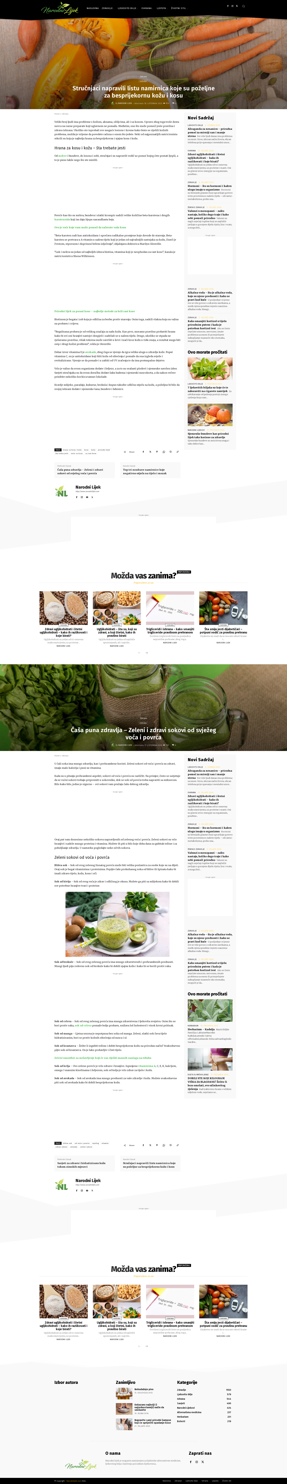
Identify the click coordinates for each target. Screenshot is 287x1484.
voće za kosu (77, 453)
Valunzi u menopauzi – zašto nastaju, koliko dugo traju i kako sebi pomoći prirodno (208, 214)
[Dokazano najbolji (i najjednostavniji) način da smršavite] (124, 1409)
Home (57, 114)
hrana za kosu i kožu (72, 450)
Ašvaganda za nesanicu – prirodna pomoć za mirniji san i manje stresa (210, 132)
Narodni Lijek (125, 103)
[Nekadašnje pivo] (124, 1393)
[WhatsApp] (164, 452)
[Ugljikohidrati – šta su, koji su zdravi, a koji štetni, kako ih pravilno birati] (117, 608)
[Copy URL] (178, 452)
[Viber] (171, 452)
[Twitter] (236, 6)
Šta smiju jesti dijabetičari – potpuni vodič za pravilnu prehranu (223, 630)
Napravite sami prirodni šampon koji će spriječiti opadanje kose (153, 1421)
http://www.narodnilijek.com (87, 491)
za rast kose (90, 453)
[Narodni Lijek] (113, 103)
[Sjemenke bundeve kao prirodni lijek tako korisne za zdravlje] (210, 415)
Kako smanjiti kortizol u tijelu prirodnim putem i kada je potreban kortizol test (207, 325)
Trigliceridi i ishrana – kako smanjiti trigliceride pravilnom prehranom (170, 630)
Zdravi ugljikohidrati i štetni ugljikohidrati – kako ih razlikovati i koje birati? (206, 158)
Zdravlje (192, 182)
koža (93, 450)
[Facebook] (227, 6)
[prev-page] (139, 653)
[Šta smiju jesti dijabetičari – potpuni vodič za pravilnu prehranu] (223, 608)
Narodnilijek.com (74, 1481)
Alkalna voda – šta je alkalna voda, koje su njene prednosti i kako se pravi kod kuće (210, 296)
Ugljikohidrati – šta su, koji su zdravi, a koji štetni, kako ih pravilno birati (117, 632)
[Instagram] (232, 6)
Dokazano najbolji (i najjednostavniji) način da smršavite (149, 1407)
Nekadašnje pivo (144, 1389)
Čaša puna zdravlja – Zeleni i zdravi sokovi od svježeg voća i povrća (80, 471)
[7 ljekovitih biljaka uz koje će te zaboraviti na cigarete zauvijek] (210, 368)
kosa (86, 450)
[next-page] (146, 653)
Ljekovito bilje (195, 125)
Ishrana (143, 76)
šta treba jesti (61, 453)
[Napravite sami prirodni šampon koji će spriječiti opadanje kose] (124, 1424)
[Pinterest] (157, 452)
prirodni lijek (104, 450)
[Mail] (87, 496)
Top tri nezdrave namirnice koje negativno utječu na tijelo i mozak (145, 471)
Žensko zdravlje (196, 207)
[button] (243, 6)
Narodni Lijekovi (196, 430)
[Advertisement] (117, 190)
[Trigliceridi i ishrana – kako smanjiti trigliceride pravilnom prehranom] (170, 608)
